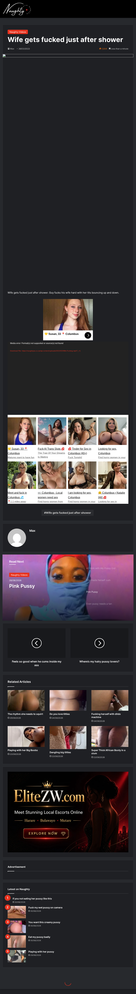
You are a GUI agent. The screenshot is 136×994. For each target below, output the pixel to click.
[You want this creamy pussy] (17, 927)
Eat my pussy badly (39, 936)
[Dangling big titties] (68, 737)
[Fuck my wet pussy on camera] (17, 912)
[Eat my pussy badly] (17, 941)
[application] (68, 376)
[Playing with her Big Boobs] (26, 736)
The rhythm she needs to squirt (25, 714)
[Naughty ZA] (18, 9)
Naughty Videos (17, 32)
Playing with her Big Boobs (23, 750)
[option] (68, 588)
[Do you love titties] (68, 700)
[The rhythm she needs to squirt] (26, 700)
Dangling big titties (60, 752)
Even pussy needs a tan (37, 586)
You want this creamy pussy (44, 922)
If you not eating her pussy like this (32, 898)
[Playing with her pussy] (17, 956)
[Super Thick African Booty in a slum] (109, 736)
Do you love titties (60, 714)
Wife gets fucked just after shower (68, 512)
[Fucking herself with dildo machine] (109, 700)
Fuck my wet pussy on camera (45, 907)
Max (32, 530)
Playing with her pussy (41, 951)
